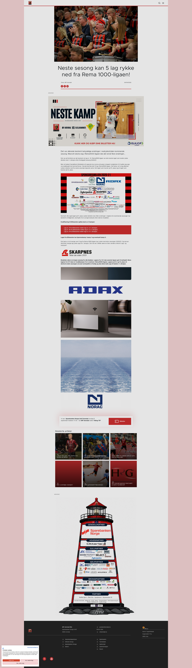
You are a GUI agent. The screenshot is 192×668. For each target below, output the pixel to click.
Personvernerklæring (32, 647)
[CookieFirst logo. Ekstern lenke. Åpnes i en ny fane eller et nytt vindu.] (3, 648)
